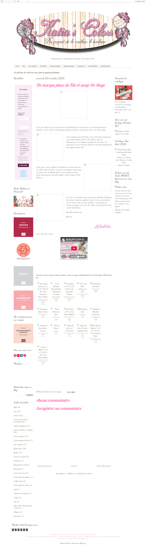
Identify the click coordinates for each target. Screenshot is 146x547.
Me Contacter (43, 66)
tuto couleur (18, 444)
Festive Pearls (56, 330)
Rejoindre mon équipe (69, 66)
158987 (43, 334)
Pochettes (17, 460)
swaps (16, 497)
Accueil (17, 66)
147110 (82, 335)
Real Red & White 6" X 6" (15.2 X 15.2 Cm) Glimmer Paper (95, 339)
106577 (69, 334)
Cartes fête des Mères (22, 477)
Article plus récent (44, 466)
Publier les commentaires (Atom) (79, 473)
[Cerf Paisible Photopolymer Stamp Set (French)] (56, 294)
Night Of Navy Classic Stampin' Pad (82, 334)
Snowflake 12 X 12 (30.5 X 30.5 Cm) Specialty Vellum (69, 297)
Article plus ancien (104, 466)
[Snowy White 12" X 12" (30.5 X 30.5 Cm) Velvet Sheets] (43, 357)
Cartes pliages (19, 436)
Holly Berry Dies (82, 314)
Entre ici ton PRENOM (21, 113)
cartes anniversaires (21, 440)
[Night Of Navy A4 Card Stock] (69, 330)
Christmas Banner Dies (43, 314)
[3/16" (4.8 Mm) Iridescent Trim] (82, 291)
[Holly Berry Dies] (82, 311)
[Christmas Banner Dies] (43, 311)
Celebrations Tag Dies (96, 288)
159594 (82, 295)
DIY (15, 407)
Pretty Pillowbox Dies (56, 317)
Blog (24, 66)
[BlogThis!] (69, 392)
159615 (43, 303)
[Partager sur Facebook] (73, 392)
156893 (56, 299)
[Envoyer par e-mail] (68, 392)
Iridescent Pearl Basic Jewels (43, 333)
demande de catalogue (55, 66)
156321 (56, 318)
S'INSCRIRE (23, 165)
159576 (43, 315)
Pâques (16, 512)
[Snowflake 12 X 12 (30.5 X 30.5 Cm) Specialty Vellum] (69, 294)
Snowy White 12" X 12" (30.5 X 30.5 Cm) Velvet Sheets (42, 360)
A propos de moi (81, 66)
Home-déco (18, 448)
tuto (15, 411)
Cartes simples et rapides (23, 430)
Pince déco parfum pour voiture (23, 506)
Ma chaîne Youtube (105, 66)
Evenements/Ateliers (92, 66)
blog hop (17, 469)
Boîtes (16, 452)
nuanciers (17, 516)
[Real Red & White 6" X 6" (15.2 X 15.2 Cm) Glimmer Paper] (96, 336)
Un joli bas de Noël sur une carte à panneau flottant (36, 72)
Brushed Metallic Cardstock (96, 317)
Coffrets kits (18, 481)
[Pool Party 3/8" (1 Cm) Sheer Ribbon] (69, 314)
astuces (16, 415)
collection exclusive (21, 493)
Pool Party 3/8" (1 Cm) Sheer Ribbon (69, 317)
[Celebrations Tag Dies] (96, 286)
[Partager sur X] (71, 392)
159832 (69, 299)
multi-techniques (20, 426)
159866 (95, 290)
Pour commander (32, 66)
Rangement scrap (20, 464)
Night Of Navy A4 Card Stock (69, 333)
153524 (95, 318)
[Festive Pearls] (56, 328)
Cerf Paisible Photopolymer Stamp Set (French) (56, 297)
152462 (69, 319)
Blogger (83, 543)
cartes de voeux (19, 473)
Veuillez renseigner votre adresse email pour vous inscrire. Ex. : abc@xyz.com (23, 132)
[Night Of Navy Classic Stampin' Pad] (82, 330)
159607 (82, 315)
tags (15, 501)
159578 (95, 340)
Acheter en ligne (124, 165)
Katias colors (122, 187)
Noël (15, 489)
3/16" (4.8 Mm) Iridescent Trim (82, 294)
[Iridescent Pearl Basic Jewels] (43, 330)
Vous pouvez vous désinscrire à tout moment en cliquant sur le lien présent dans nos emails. (23, 158)
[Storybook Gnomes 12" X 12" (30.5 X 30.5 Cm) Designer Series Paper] (43, 296)
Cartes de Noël (19, 456)
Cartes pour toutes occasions (21, 420)
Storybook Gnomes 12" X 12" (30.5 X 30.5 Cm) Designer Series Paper (43, 300)
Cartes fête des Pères (22, 485)
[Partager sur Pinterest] (74, 392)
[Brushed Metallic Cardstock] (96, 314)
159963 (56, 331)
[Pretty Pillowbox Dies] (56, 314)
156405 (43, 362)
